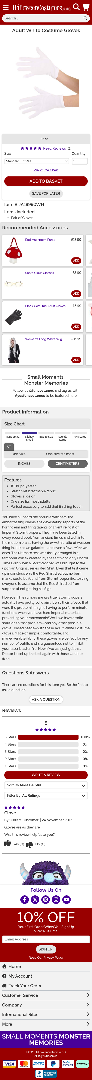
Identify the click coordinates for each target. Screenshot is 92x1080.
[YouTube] (66, 899)
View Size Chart (46, 170)
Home (15, 966)
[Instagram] (56, 899)
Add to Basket (46, 181)
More (7, 1024)
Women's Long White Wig (43, 339)
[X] (35, 899)
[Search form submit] (85, 18)
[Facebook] (24, 899)
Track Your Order (25, 985)
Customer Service (20, 995)
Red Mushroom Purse (40, 239)
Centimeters (68, 464)
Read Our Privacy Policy (46, 957)
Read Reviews (54, 148)
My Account (20, 976)
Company (12, 1005)
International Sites (20, 1014)
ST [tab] (9, 447)
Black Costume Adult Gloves (45, 306)
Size (7, 154)
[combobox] (41, 18)
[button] (86, 7)
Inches (24, 464)
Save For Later (46, 193)
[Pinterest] (45, 899)
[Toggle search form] (76, 7)
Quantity (79, 154)
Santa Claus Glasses (39, 273)
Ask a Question (46, 699)
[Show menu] (6, 7)
